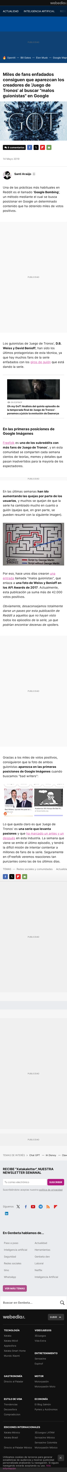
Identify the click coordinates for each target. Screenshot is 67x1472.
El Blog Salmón (43, 1404)
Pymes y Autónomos (46, 1409)
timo (6, 1270)
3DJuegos (40, 1335)
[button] (24, 174)
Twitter (36, 147)
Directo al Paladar (13, 1381)
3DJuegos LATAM (44, 1432)
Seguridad (10, 1256)
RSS (48, 1206)
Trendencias (11, 1404)
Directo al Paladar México (18, 1447)
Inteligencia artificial (15, 1249)
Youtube (33, 1206)
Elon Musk (42, 57)
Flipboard (42, 147)
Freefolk (8, 443)
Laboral (39, 1263)
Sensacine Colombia (46, 1442)
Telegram (40, 1206)
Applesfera (10, 1345)
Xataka (7, 1335)
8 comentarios (16, 147)
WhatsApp (10, 1276)
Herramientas (42, 1249)
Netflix (38, 1270)
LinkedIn (6, 1213)
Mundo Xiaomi (12, 1355)
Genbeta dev (42, 1256)
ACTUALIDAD (11, 11)
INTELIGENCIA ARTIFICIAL (39, 11)
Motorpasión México (46, 1447)
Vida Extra (40, 1340)
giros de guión (40, 362)
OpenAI (11, 57)
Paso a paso (11, 1242)
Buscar (62, 1302)
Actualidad (41, 1242)
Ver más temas (15, 1288)
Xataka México (12, 1432)
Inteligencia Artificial (46, 1276)
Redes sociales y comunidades (35, 869)
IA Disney (51, 1155)
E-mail (48, 147)
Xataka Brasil (11, 1437)
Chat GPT (35, 1155)
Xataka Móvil (11, 1340)
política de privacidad (51, 1189)
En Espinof (16, 402)
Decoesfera (10, 1409)
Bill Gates (26, 57)
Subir (53, 1317)
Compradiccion (12, 1414)
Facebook (29, 147)
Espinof (39, 1363)
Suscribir (55, 1182)
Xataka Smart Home (15, 1350)
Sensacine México (45, 1437)
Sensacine (40, 1358)
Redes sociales (12, 1263)
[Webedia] (58, 3)
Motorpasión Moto (45, 1386)
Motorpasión (42, 1381)
